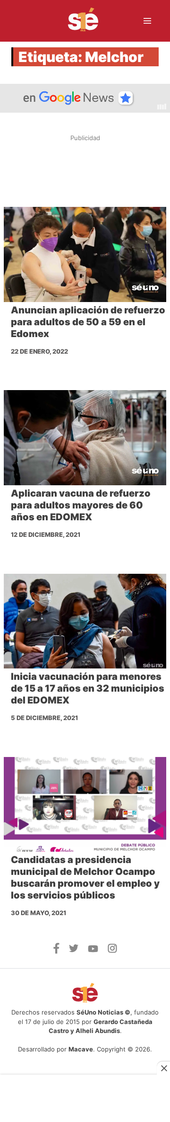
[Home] (77, 20)
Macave (80, 1049)
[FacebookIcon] (56, 951)
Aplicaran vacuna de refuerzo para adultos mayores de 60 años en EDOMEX (81, 505)
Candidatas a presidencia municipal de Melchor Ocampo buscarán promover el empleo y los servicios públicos (85, 877)
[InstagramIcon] (112, 950)
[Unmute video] (85, 98)
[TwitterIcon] (73, 949)
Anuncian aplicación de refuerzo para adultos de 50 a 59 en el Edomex (88, 321)
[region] (85, 171)
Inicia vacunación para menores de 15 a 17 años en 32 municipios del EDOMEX (87, 688)
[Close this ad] (163, 1068)
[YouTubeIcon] (93, 949)
